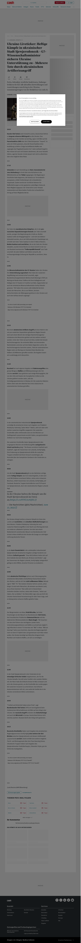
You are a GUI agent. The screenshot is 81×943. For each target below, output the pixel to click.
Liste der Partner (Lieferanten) (26, 116)
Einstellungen (35, 121)
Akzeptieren (46, 121)
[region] (41, 110)
